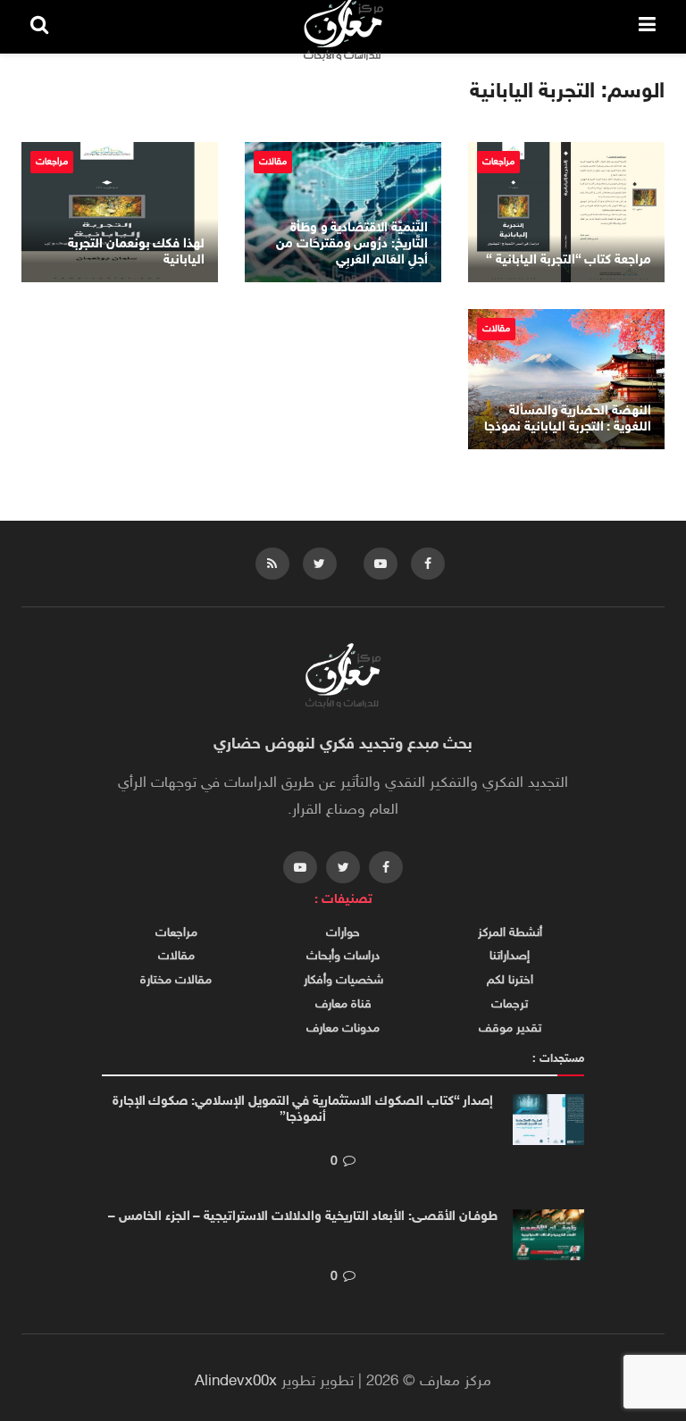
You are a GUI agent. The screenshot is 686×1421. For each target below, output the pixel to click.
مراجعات (498, 162)
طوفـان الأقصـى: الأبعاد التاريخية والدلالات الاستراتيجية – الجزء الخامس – (302, 1217)
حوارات (343, 933)
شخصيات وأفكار (343, 981)
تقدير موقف (510, 1029)
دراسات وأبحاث (343, 956)
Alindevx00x (236, 1382)
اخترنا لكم (510, 981)
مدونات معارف (343, 1029)
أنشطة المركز (510, 933)
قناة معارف (343, 1005)
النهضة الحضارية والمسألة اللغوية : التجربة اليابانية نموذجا (567, 419)
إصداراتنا (509, 956)
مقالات (273, 162)
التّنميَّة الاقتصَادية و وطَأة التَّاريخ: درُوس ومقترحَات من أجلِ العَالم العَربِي (352, 244)
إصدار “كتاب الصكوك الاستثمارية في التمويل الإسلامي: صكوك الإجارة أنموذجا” (303, 1109)
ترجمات (509, 1005)
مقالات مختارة (176, 981)
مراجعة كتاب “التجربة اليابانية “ (568, 260)
